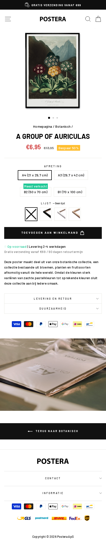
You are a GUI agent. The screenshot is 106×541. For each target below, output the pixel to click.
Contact (53, 478)
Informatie (53, 493)
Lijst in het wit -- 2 (60, 214)
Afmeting (53, 166)
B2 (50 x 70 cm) (35, 192)
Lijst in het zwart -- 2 (46, 214)
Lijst (53, 203)
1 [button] (49, 118)
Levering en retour (53, 298)
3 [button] (57, 118)
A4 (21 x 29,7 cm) (35, 175)
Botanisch (63, 126)
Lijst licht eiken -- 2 (75, 214)
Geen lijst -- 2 (31, 214)
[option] (53, 4)
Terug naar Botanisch (56, 430)
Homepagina (42, 126)
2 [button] (54, 118)
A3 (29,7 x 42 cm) (71, 175)
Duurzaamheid (53, 308)
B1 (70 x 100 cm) (70, 192)
